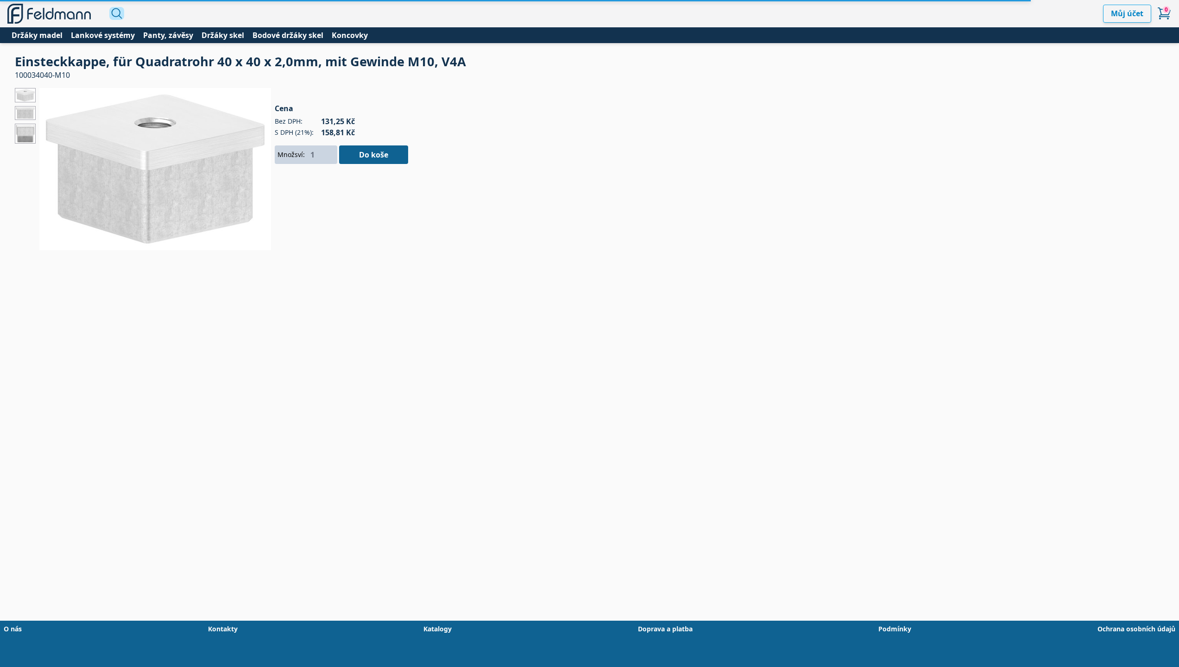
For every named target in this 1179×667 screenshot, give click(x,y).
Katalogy (437, 628)
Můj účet (1127, 13)
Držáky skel (223, 35)
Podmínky (894, 628)
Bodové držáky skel (287, 35)
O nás (13, 628)
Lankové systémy (103, 35)
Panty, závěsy (168, 35)
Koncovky (350, 35)
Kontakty (223, 628)
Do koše (373, 155)
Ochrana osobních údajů (1136, 628)
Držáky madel (37, 35)
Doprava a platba (665, 628)
